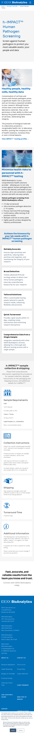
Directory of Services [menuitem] (22, 698)
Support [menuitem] (4, 709)
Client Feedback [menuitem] (23, 685)
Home (3, 6)
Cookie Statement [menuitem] (22, 674)
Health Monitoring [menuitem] (6, 669)
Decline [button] (21, 730)
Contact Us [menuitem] (21, 658)
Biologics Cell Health (12, 6)
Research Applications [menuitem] (8, 664)
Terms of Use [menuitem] (21, 664)
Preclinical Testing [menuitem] (6, 678)
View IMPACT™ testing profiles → (15, 139)
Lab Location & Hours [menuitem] (7, 696)
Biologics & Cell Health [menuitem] (8, 674)
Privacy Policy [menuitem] (21, 669)
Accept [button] (13, 730)
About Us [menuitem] (4, 658)
